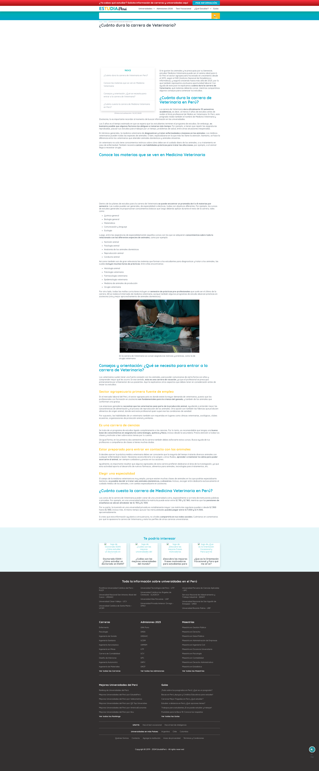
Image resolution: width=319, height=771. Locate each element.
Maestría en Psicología (192, 653)
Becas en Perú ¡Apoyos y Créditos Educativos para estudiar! (187, 694)
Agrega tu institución (151, 738)
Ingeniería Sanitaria (107, 640)
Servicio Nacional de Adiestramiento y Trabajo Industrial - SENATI (198, 595)
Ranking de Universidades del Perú (114, 690)
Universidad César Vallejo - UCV (113, 601)
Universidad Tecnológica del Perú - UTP (157, 588)
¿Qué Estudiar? (201, 8)
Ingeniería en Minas (107, 649)
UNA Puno (145, 627)
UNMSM (144, 645)
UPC (142, 658)
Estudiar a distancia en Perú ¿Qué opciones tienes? (183, 703)
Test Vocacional (183, 8)
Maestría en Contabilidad (193, 658)
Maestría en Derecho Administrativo (197, 662)
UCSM (143, 640)
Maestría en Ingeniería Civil (193, 645)
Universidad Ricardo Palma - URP (196, 608)
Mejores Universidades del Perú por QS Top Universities (123, 703)
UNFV (143, 662)
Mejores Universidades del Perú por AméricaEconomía (122, 707)
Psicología (103, 632)
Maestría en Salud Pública (193, 636)
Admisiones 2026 (165, 8)
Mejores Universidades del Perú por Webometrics (120, 699)
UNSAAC (144, 636)
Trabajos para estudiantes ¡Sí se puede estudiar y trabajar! (186, 707)
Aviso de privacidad (171, 738)
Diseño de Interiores (108, 658)
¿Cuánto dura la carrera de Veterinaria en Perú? (126, 75)
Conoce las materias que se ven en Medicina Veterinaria (124, 84)
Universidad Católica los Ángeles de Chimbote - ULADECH (156, 593)
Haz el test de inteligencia (175, 725)
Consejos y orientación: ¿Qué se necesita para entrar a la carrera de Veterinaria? (125, 95)
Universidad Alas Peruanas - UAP (155, 599)
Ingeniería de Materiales (109, 666)
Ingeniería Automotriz (108, 662)
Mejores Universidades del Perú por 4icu (116, 712)
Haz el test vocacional (152, 725)
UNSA (143, 632)
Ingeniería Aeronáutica (109, 645)
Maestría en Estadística (192, 666)
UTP (142, 649)
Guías (215, 8)
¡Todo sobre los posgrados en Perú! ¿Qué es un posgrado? (186, 690)
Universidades (145, 8)
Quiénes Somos (122, 738)
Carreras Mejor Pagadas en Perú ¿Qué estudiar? (182, 699)
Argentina (165, 731)
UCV (142, 653)
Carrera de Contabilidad (109, 653)
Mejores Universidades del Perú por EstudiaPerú (120, 694)
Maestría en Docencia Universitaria (197, 649)
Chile (175, 731)
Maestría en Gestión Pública (194, 627)
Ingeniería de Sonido (108, 636)
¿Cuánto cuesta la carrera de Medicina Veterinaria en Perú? (127, 105)
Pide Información (206, 2)
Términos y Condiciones (193, 738)
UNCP (143, 666)
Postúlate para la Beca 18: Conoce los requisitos (182, 712)
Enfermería (104, 627)
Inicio (100, 22)
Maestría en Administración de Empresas (199, 640)
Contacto (136, 738)
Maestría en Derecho (191, 632)
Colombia (184, 731)
